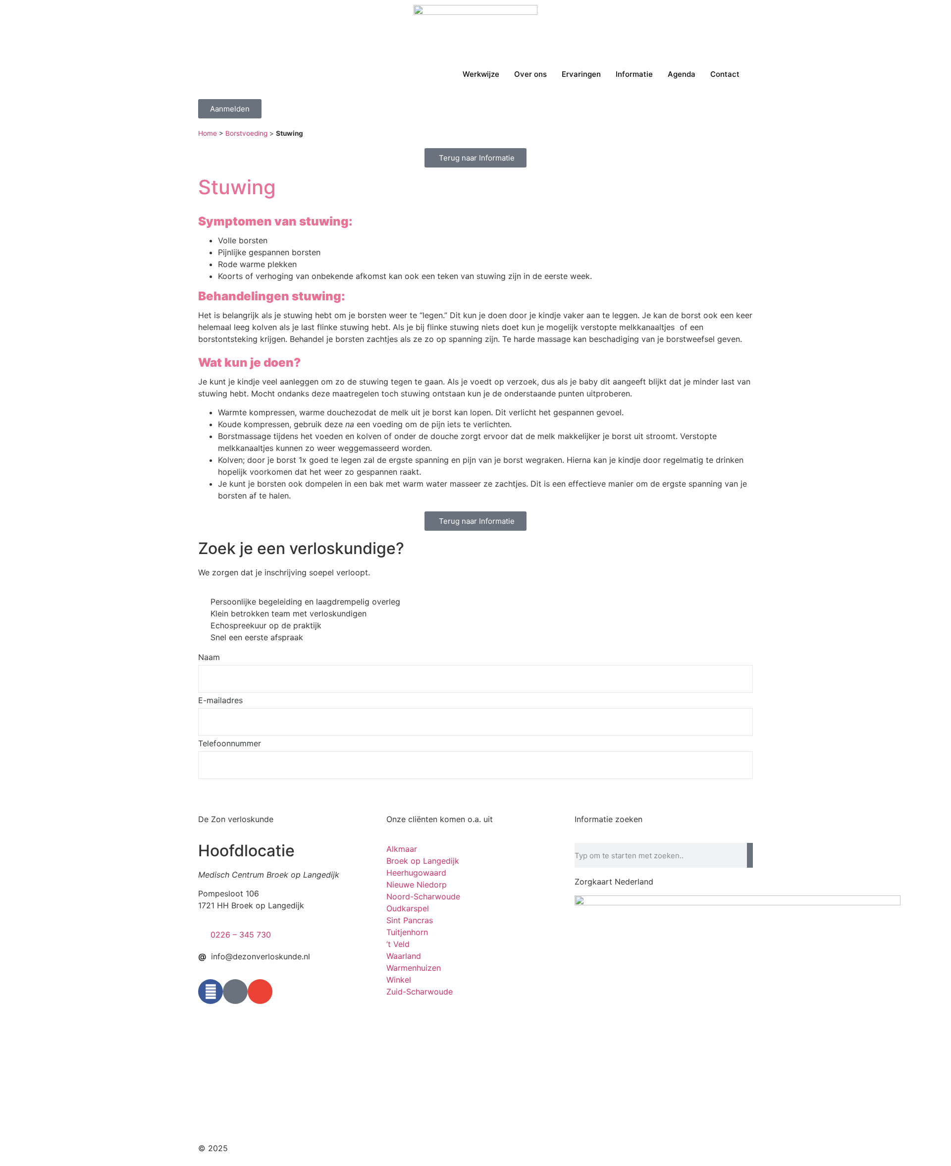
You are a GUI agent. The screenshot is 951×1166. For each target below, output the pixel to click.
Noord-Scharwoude (423, 896)
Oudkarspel (407, 908)
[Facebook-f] (210, 991)
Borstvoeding (246, 133)
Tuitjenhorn (407, 932)
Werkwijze (481, 74)
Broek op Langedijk (422, 861)
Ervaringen (581, 74)
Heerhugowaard (416, 873)
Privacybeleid (558, 1148)
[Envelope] (260, 991)
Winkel (398, 980)
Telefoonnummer (229, 743)
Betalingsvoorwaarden (635, 1148)
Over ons (530, 74)
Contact (725, 74)
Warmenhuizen (413, 968)
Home (207, 133)
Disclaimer (505, 1148)
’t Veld (398, 944)
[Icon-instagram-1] (235, 991)
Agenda (681, 74)
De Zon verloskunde (235, 819)
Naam (209, 657)
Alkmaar (401, 849)
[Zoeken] (750, 855)
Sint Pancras (409, 920)
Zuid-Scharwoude (419, 992)
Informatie (634, 74)
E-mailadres (220, 700)
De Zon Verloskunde (268, 1148)
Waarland (403, 956)
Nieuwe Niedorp (416, 884)
